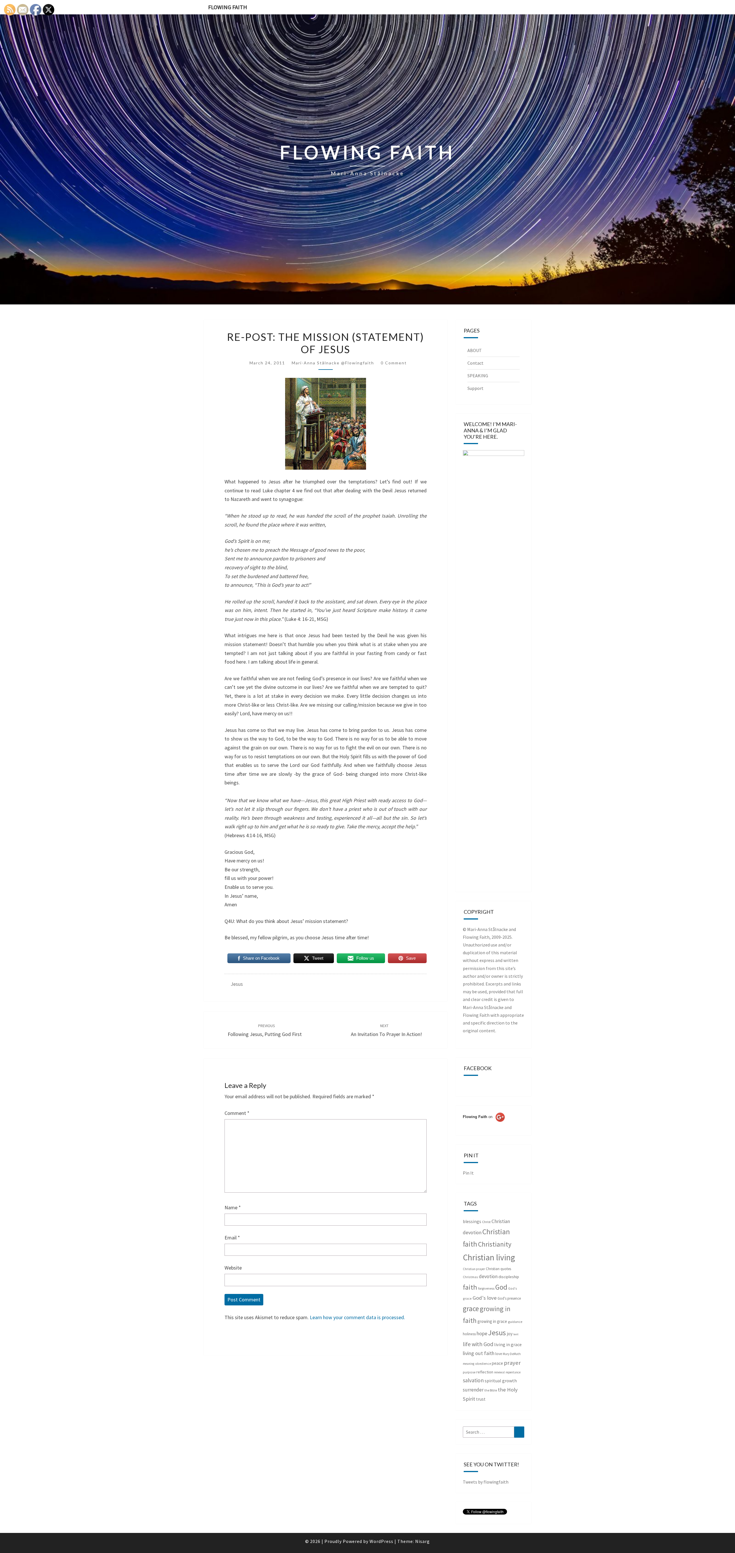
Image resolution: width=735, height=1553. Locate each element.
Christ (486, 1222)
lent (516, 1334)
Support (475, 388)
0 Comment (394, 362)
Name (233, 1207)
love (498, 1353)
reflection (484, 1372)
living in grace (508, 1344)
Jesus (237, 984)
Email (232, 1237)
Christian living (489, 1257)
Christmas (470, 1277)
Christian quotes (498, 1268)
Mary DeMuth (512, 1354)
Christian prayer (474, 1269)
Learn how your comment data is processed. (357, 1317)
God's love (485, 1298)
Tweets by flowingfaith (485, 1482)
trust (481, 1399)
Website (233, 1267)
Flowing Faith (227, 7)
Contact (475, 363)
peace (497, 1363)
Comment (237, 1113)
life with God (478, 1344)
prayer (512, 1363)
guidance (515, 1321)
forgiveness (486, 1288)
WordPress (381, 1541)
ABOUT (474, 350)
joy (509, 1333)
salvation (473, 1380)
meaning (468, 1364)
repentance (513, 1372)
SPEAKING (477, 375)
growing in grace (492, 1321)
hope (482, 1333)
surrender (473, 1390)
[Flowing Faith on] (484, 1125)
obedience (483, 1364)
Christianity (494, 1244)
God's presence (509, 1298)
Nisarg (422, 1541)
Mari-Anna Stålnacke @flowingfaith (333, 362)
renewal (499, 1372)
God (501, 1287)
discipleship (508, 1276)
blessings (472, 1221)
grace (471, 1308)
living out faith (478, 1353)
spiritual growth (501, 1380)
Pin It (468, 1173)
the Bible (490, 1390)
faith (470, 1287)
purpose (469, 1372)
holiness (469, 1334)
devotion (488, 1276)
